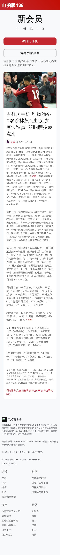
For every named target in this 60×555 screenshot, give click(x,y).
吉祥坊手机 (47, 390)
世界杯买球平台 (40, 482)
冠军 (34, 516)
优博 (34, 525)
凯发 (34, 520)
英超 (13, 141)
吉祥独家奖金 (30, 53)
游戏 (4, 487)
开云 (34, 530)
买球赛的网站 (39, 478)
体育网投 (6, 516)
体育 (4, 482)
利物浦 (9, 390)
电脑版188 (13, 5)
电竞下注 (6, 530)
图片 (4, 492)
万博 (34, 534)
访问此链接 (30, 41)
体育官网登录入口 (11, 511)
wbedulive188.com (23, 431)
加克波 (17, 390)
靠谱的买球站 (9, 525)
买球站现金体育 (10, 520)
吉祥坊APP (34, 390)
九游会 (35, 511)
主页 (4, 478)
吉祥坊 (32, 176)
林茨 (8, 394)
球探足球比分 (39, 487)
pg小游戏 (7, 534)
